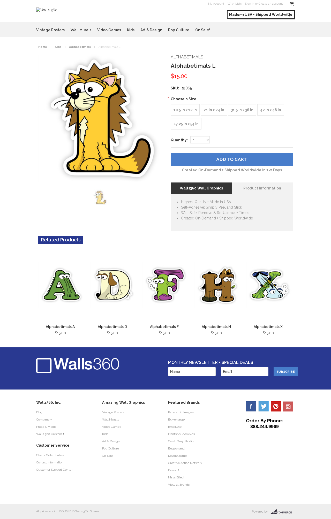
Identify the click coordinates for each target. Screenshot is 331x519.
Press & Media (46, 427)
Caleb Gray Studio (180, 441)
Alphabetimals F (164, 327)
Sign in (249, 3)
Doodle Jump (177, 455)
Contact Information (49, 462)
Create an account (271, 3)
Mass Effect (176, 477)
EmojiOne (175, 427)
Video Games (109, 30)
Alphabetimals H (216, 327)
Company (43, 419)
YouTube (288, 406)
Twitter (263, 406)
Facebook (251, 406)
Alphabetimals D (112, 327)
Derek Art (175, 470)
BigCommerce (282, 512)
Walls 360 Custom (49, 434)
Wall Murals (81, 30)
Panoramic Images (181, 412)
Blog (39, 412)
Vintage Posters (50, 30)
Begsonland (176, 448)
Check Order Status (50, 455)
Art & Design (151, 30)
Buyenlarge (176, 419)
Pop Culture (178, 30)
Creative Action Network (185, 463)
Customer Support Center (54, 469)
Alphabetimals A (60, 327)
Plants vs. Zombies (181, 434)
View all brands (179, 484)
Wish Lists (235, 3)
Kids (130, 30)
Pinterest (276, 406)
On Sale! (202, 30)
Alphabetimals (80, 47)
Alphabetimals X (268, 327)
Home (42, 47)
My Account (216, 3)
